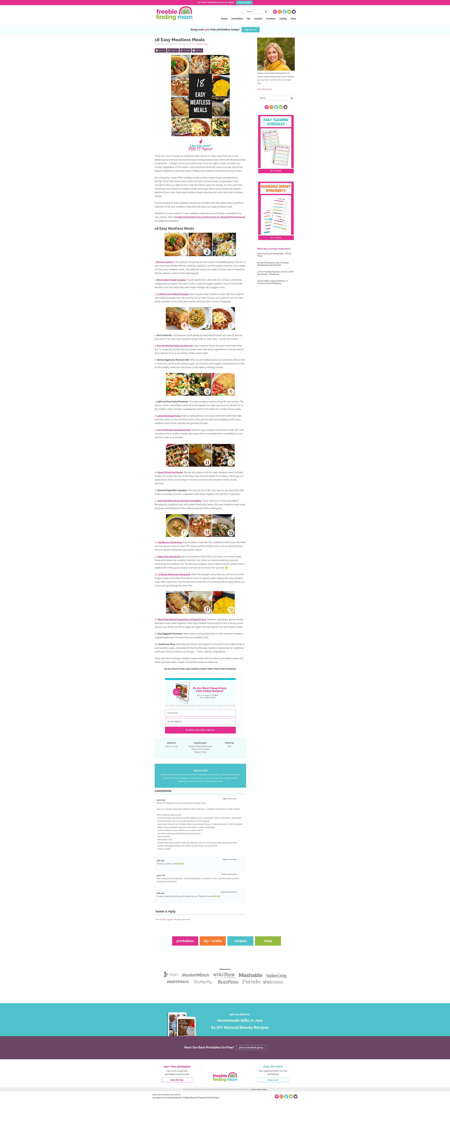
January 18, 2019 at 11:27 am (229, 892)
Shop (268, 941)
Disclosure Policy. (202, 44)
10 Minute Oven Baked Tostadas (173, 294)
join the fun (177, 1079)
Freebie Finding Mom (174, 13)
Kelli (158, 860)
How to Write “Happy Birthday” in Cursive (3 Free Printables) (272, 282)
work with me (175, 1095)
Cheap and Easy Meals (200, 749)
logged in (170, 919)
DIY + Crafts (213, 941)
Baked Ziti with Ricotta (169, 556)
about (154, 1095)
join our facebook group (251, 1047)
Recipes (240, 941)
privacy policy (163, 1095)
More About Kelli (264, 89)
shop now (273, 1079)
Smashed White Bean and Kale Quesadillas (179, 500)
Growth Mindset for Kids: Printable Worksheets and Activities (273, 264)
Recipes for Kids (200, 752)
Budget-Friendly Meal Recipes (200, 746)
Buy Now (276, 171)
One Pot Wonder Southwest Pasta (174, 430)
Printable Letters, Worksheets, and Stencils (197, 1089)
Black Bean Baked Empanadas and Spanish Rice (182, 619)
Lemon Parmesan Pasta (169, 416)
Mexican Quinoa (164, 262)
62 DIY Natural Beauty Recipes (240, 1027)
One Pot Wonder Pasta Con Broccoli (175, 345)
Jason (159, 875)
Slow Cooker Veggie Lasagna (171, 280)
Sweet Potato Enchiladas (170, 472)
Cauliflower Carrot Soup (170, 542)
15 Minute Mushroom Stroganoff (174, 574)
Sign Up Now (251, 29)
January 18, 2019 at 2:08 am (229, 874)
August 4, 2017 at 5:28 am (230, 798)
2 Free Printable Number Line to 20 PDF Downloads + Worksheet (275, 273)
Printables (185, 941)
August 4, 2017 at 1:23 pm (230, 859)
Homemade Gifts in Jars (240, 1020)
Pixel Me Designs (212, 1098)
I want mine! (244, 3)
